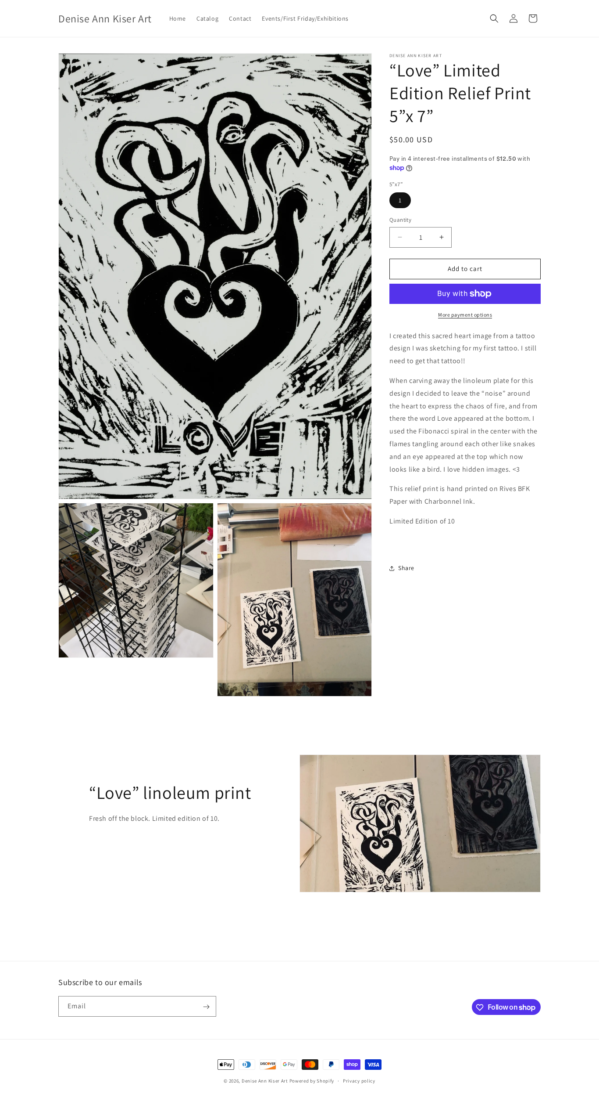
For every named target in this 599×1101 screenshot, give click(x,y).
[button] (494, 18)
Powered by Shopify (312, 1081)
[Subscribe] (206, 1006)
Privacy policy (359, 1080)
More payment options (465, 314)
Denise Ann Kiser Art (265, 1081)
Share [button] (406, 568)
